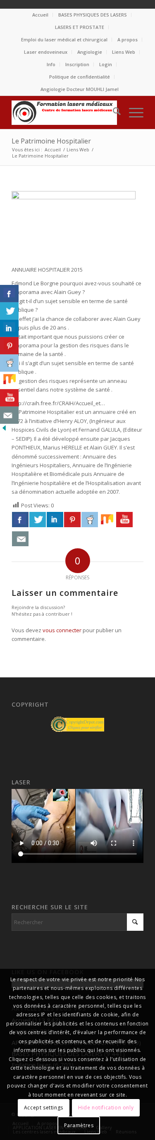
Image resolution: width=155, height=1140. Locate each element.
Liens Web (123, 52)
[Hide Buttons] (4, 430)
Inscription (77, 64)
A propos (127, 39)
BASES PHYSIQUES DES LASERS (92, 15)
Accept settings (43, 1107)
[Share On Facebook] (20, 519)
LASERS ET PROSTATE (79, 27)
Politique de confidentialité (79, 77)
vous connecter (62, 630)
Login (105, 64)
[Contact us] (20, 538)
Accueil (40, 15)
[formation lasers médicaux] (64, 112)
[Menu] (132, 112)
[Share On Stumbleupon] (107, 519)
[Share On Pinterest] (72, 519)
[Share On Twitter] (37, 519)
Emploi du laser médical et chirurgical (64, 39)
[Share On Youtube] (124, 519)
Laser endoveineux (45, 52)
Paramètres (79, 1125)
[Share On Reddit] (89, 519)
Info (51, 64)
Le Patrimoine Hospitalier (51, 141)
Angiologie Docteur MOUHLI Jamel (80, 89)
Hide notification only (106, 1107)
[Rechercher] (113, 112)
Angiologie (89, 52)
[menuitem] (40, 15)
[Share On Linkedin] (55, 519)
